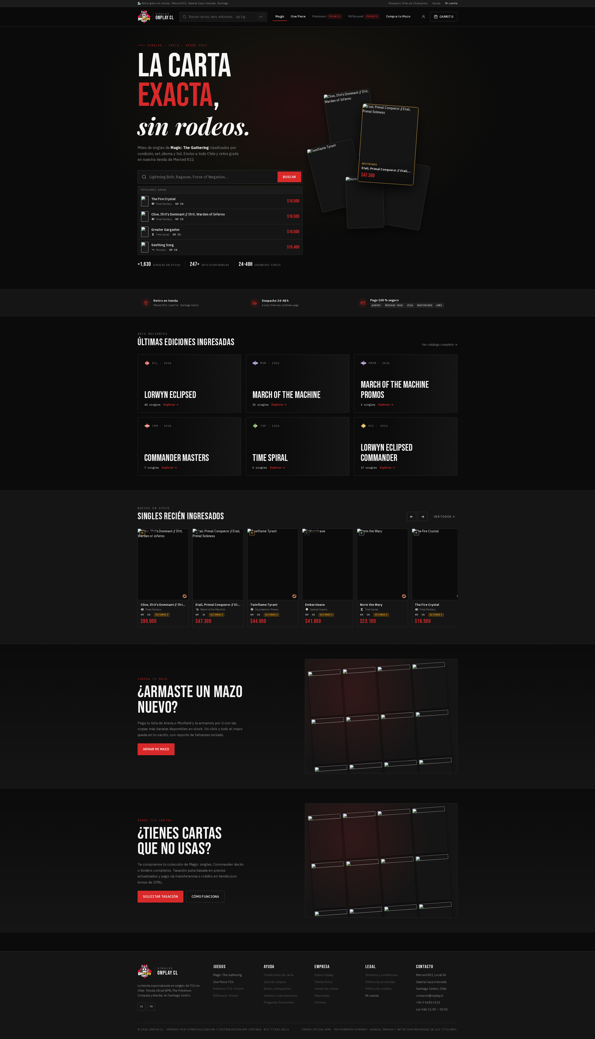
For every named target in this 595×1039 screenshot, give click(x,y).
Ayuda (436, 3)
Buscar (289, 177)
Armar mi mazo (156, 749)
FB (151, 1006)
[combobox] (223, 17)
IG (141, 1006)
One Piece (298, 16)
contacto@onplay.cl (429, 996)
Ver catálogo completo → (439, 345)
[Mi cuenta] (423, 17)
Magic (279, 16)
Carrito (446, 17)
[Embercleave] (402, 194)
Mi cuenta (451, 3)
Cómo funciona (205, 896)
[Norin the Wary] (364, 201)
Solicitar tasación (160, 896)
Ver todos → (444, 517)
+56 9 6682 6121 (428, 1002)
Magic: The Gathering (227, 975)
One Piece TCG (223, 982)
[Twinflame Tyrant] (337, 176)
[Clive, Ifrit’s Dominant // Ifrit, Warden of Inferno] (351, 124)
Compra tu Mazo (398, 16)
